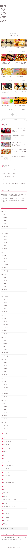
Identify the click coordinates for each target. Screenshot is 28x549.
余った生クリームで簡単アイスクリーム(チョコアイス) (14, 184)
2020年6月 (4, 337)
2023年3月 (4, 255)
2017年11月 (4, 428)
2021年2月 (4, 318)
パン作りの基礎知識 (8, 482)
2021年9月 (4, 302)
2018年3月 (4, 415)
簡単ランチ (6, 513)
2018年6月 (4, 406)
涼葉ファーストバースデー (10, 506)
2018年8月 (4, 400)
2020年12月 (4, 324)
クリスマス (6, 461)
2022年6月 (4, 283)
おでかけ (5, 458)
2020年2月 (4, 349)
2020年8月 (4, 330)
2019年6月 (4, 368)
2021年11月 (4, 299)
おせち (5, 451)
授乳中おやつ (6, 496)
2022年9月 (4, 274)
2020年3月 (4, 346)
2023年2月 (4, 258)
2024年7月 (4, 214)
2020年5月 (4, 340)
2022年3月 (4, 286)
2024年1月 (4, 223)
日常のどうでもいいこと (9, 499)
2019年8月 (4, 362)
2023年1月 (4, 261)
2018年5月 (4, 409)
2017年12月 (4, 425)
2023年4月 (4, 252)
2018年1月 (4, 422)
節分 (4, 510)
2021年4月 (4, 312)
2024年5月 (4, 220)
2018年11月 (4, 390)
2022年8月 (4, 277)
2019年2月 (4, 381)
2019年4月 (4, 375)
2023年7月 (4, 242)
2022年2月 (4, 290)
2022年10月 (4, 271)
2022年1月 (4, 293)
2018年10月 (4, 393)
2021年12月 (4, 296)
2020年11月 (4, 327)
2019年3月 (4, 378)
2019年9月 (4, 359)
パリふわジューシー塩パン (8, 176)
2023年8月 (4, 239)
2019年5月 (4, 371)
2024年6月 (4, 217)
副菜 (4, 489)
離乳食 (5, 524)
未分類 (5, 503)
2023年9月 (4, 236)
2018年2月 (4, 419)
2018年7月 (4, 403)
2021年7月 (4, 308)
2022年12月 (4, 264)
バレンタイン (6, 475)
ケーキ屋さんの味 (8, 465)
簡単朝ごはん (6, 517)
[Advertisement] (14, 15)
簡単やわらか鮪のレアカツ (8, 173)
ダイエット (6, 468)
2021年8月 (4, 305)
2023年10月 (4, 233)
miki (4, 438)
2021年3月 (4, 315)
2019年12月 (4, 353)
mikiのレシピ (6, 448)
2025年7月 (4, 211)
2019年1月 (4, 384)
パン (4, 479)
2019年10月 (4, 356)
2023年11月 (4, 230)
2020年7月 (4, 334)
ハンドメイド (6, 472)
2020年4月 (4, 343)
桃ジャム (3, 180)
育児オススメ (6, 520)
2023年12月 (4, 227)
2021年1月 (4, 321)
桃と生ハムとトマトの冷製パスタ (9, 170)
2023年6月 (4, 245)
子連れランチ (7, 493)
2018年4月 (4, 412)
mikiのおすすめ (7, 441)
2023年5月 (4, 249)
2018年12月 (4, 387)
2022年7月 (4, 280)
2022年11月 (4, 267)
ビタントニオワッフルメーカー (11, 486)
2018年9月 (4, 397)
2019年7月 (4, 365)
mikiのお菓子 (6, 444)
